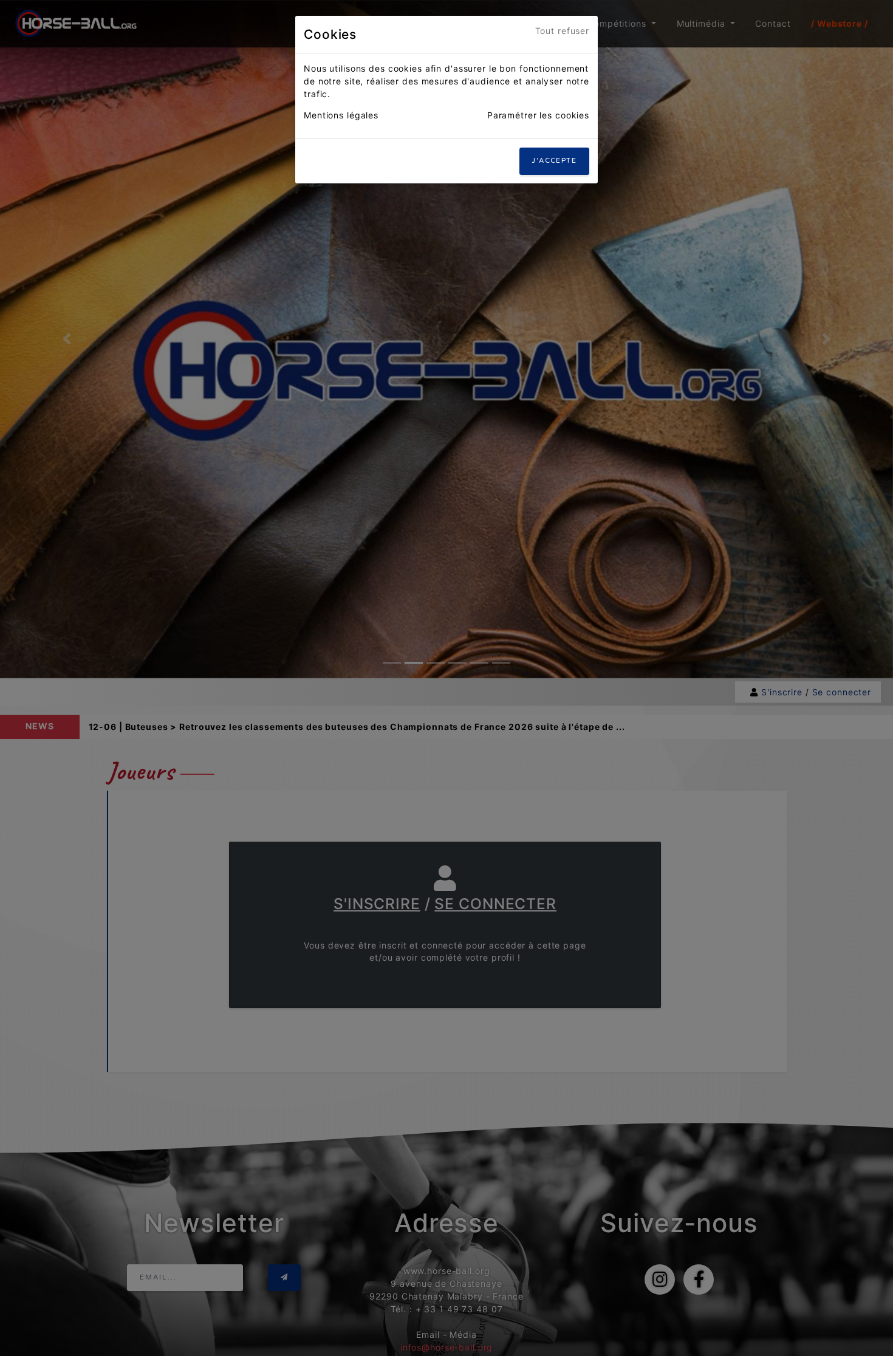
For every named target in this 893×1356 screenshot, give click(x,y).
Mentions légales (341, 115)
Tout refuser (562, 31)
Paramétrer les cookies (538, 115)
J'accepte (554, 161)
